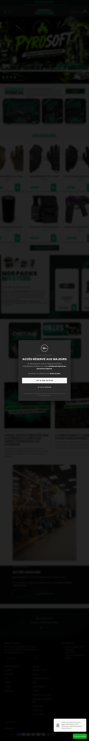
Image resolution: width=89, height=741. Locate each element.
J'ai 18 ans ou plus (44, 380)
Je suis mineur (44, 387)
